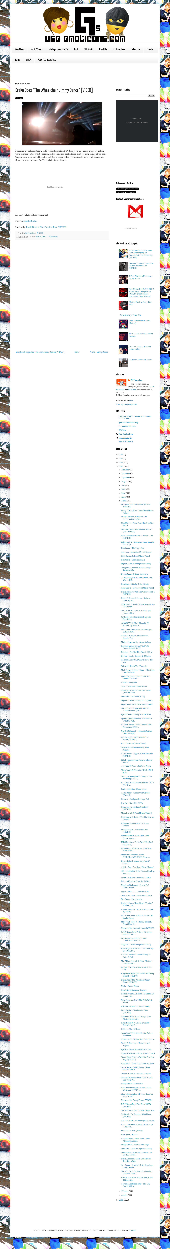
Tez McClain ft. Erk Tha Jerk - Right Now (138, 1110)
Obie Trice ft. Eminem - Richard (133, 990)
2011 (121, 1200)
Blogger (133, 1230)
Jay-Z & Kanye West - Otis (130, 315)
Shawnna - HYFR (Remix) (131, 1131)
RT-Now (122, 430)
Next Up (103, 49)
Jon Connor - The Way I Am (132, 548)
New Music (19, 49)
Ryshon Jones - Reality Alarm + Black (136, 714)
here (131, 400)
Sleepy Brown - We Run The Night (135, 1145)
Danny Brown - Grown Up (132, 1084)
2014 (121, 459)
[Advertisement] (60, 72)
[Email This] (17, 237)
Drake (44, 237)
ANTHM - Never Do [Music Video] (135, 1006)
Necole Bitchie (30, 221)
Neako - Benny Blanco (99, 352)
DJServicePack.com (127, 426)
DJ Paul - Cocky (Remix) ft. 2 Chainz (136, 656)
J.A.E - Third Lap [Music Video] (134, 789)
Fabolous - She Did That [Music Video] (136, 652)
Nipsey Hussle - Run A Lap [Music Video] (138, 1053)
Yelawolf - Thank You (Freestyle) (134, 666)
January (124, 1195)
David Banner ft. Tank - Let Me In (134, 574)
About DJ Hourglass (47, 59)
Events (150, 49)
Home (17, 59)
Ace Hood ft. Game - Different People (136, 766)
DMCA (28, 59)
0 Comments (53, 237)
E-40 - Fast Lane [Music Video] (133, 743)
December (125, 470)
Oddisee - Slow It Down (130, 1029)
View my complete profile (126, 404)
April (123, 497)
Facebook (120, 389)
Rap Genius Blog (126, 434)
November (125, 474)
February (125, 1191)
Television (135, 49)
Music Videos (37, 49)
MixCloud (132, 389)
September (125, 477)
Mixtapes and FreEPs (58, 49)
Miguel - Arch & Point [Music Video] (136, 564)
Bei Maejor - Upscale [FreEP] (133, 560)
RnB (76, 49)
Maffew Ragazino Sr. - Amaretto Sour (136, 642)
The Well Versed (126, 442)
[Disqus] (62, 277)
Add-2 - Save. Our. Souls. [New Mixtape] (137, 867)
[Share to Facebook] (24, 237)
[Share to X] (22, 237)
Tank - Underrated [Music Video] (134, 686)
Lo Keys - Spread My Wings (140, 359)
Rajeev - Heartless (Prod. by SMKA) (135, 881)
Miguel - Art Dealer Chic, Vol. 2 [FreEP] (137, 700)
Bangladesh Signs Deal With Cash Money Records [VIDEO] (40, 352)
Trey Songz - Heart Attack (131, 899)
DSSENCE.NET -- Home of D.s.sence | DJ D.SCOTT (135, 418)
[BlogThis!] (20, 237)
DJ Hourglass (119, 49)
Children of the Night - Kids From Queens (137, 1039)
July (123, 485)
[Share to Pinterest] (27, 237)
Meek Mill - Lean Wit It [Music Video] (136, 1149)
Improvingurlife (125, 438)
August (124, 481)
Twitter (151, 387)
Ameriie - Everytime (129, 683)
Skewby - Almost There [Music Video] (136, 895)
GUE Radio (88, 49)
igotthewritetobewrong (128, 422)
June (123, 489)
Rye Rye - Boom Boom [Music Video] (136, 1049)
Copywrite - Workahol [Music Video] (136, 945)
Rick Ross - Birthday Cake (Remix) (135, 584)
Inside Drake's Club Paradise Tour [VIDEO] (46, 227)
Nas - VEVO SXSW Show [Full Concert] (137, 1120)
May (123, 493)
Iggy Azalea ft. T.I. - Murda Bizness (135, 891)
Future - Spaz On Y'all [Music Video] (136, 877)
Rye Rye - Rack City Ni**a (132, 803)
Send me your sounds (131, 228)
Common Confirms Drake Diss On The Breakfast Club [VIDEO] (141, 265)
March (124, 501)
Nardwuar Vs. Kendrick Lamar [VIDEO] (137, 928)
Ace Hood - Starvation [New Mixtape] (136, 552)
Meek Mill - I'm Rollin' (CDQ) (133, 697)
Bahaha (38, 237)
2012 (121, 466)
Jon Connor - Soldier (129, 1134)
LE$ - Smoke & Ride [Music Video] (135, 556)
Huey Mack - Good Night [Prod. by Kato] (137, 1063)
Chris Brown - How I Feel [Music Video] (137, 588)
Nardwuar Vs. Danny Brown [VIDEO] (136, 1100)
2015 (121, 455)
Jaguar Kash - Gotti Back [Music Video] (137, 704)
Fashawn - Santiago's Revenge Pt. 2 (135, 799)
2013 (121, 462)
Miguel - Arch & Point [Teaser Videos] (136, 813)
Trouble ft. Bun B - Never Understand (136, 1074)
